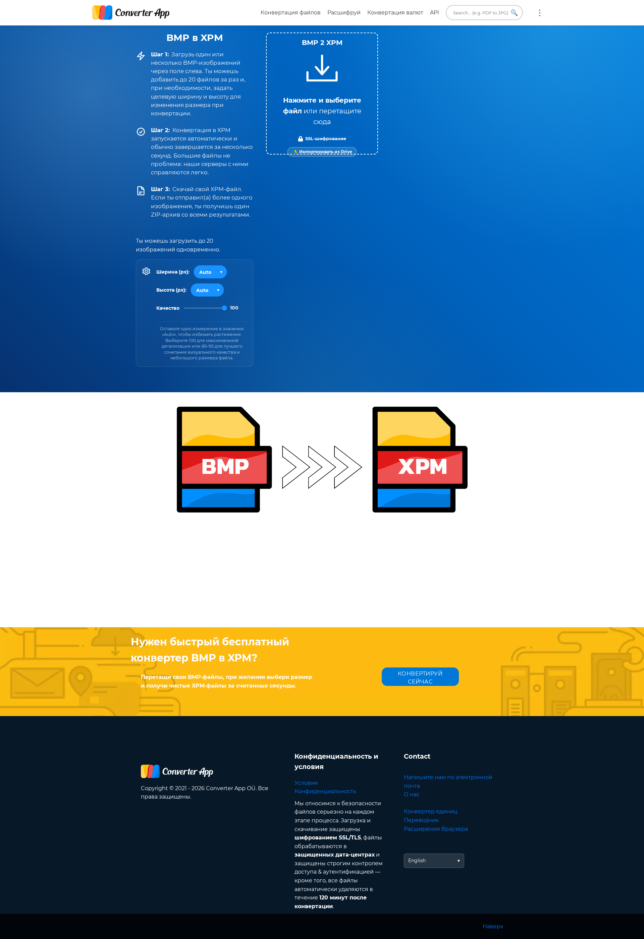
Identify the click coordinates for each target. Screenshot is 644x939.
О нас (412, 794)
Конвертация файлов (291, 12)
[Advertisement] (322, 574)
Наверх (493, 926)
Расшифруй (344, 12)
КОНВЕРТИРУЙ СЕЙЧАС (420, 677)
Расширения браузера (436, 829)
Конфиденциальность (325, 791)
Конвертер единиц (431, 811)
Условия (306, 783)
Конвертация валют (395, 12)
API (434, 12)
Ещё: (539, 12)
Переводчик (421, 820)
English (417, 861)
